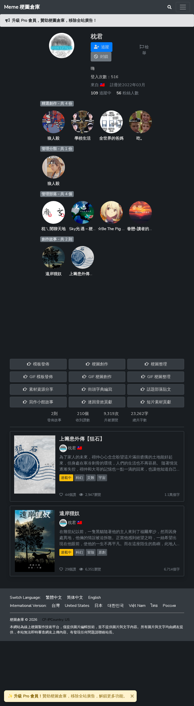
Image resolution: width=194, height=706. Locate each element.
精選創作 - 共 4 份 (57, 103)
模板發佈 (40, 364)
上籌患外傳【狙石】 (87, 274)
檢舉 (145, 50)
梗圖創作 (99, 364)
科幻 (79, 477)
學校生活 (83, 138)
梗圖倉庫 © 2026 (23, 619)
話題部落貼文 (158, 389)
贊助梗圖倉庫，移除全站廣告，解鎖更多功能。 (67, 696)
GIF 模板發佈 (41, 377)
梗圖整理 (158, 364)
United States (77, 605)
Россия (169, 605)
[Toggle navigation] (183, 7)
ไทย (154, 605)
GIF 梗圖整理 (158, 377)
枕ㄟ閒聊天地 (53, 229)
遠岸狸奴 (53, 274)
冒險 (90, 552)
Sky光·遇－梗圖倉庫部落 (91, 229)
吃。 (140, 138)
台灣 (56, 605)
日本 (98, 605)
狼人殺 (53, 138)
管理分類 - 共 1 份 (57, 148)
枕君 (72, 448)
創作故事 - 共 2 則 (57, 239)
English (94, 597)
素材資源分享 (40, 389)
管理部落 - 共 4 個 (57, 193)
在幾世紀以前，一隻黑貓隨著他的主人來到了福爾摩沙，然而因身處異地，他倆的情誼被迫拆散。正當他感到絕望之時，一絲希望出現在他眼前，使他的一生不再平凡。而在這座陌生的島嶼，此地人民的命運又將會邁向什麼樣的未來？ (118, 538)
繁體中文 (54, 597)
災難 (90, 477)
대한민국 (116, 605)
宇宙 (102, 477)
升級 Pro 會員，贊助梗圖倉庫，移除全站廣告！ (54, 20)
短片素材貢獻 (158, 402)
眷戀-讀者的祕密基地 (146, 229)
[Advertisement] (97, 314)
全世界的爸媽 (111, 138)
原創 (102, 552)
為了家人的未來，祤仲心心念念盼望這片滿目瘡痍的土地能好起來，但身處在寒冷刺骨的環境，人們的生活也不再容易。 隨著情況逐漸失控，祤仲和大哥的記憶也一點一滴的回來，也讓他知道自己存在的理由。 (118, 463)
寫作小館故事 (40, 402)
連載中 (66, 477)
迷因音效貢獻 (99, 402)
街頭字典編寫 (99, 389)
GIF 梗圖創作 (99, 377)
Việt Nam (137, 605)
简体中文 (75, 597)
